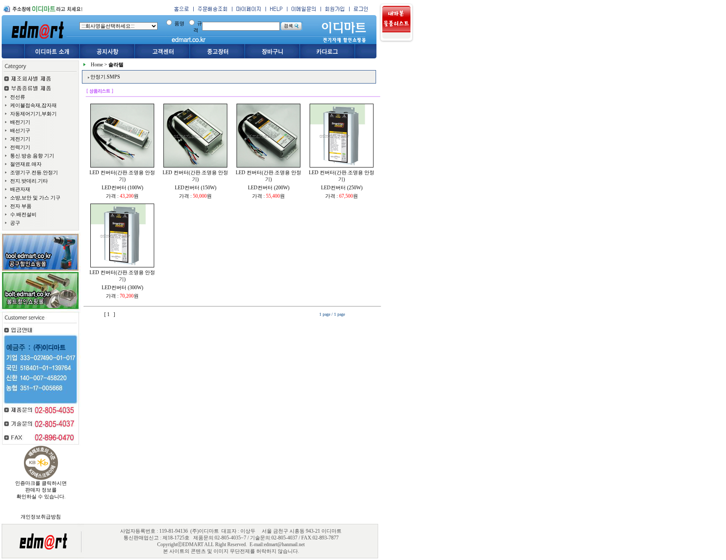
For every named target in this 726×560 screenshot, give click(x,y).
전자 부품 (21, 206)
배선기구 (20, 130)
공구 (15, 223)
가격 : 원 (122, 196)
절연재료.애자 (26, 164)
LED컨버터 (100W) (122, 188)
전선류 (17, 97)
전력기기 (20, 147)
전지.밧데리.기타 (29, 181)
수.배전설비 (23, 214)
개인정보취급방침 (41, 517)
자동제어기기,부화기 (33, 114)
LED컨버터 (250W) (342, 188)
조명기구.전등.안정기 (34, 172)
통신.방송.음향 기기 (32, 156)
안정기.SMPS (105, 77)
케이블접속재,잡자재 (33, 105)
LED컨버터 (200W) (268, 188)
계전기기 (20, 139)
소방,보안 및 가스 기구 (35, 198)
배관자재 (20, 189)
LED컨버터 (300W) (122, 287)
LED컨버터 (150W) (195, 188)
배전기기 (20, 122)
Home (97, 65)
